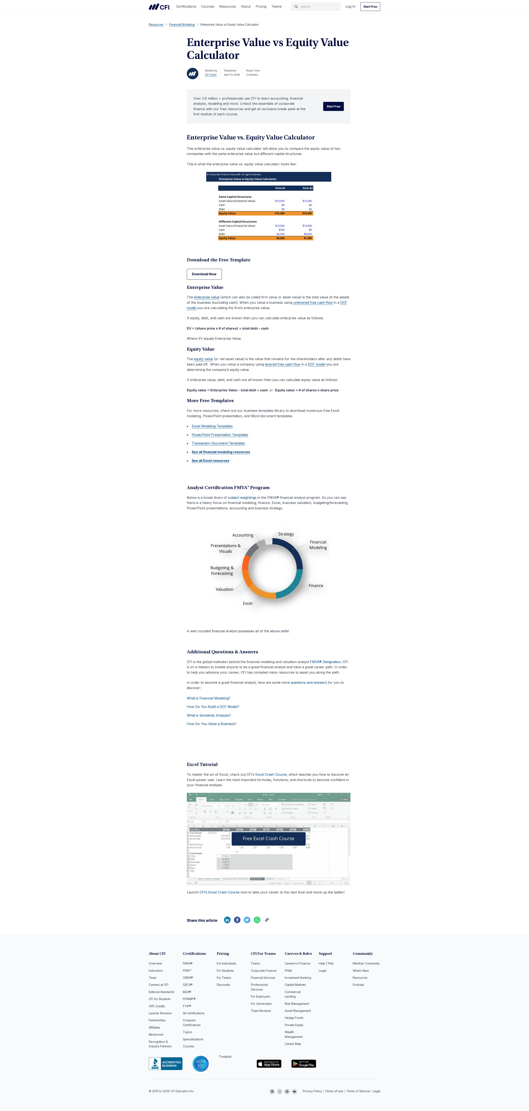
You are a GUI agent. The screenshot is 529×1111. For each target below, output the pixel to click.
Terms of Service (358, 1091)
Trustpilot (225, 1056)
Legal (322, 970)
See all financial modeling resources (221, 452)
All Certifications (194, 1013)
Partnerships (157, 1020)
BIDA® (187, 992)
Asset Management (298, 1010)
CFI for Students (160, 999)
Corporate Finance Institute (160, 7)
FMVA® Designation (325, 662)
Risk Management (297, 1003)
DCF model (316, 364)
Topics (187, 1032)
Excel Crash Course (271, 774)
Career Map (293, 1044)
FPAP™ (187, 970)
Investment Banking (298, 977)
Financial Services (263, 977)
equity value (203, 359)
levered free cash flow (282, 364)
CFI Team (211, 74)
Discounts (223, 984)
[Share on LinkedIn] (227, 922)
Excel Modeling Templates (212, 426)
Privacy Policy (312, 1091)
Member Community (366, 963)
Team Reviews (261, 1010)
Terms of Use (334, 1091)
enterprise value (206, 297)
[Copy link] (267, 922)
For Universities (261, 1003)
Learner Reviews (160, 1013)
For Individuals (226, 963)
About (246, 6)
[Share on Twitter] (247, 922)
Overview (155, 963)
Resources (227, 6)
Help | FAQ (326, 963)
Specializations (193, 1039)
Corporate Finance (263, 970)
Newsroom (156, 1034)
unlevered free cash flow (313, 302)
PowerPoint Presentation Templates (220, 435)
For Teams (224, 977)
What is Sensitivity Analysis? (209, 715)
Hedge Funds (294, 1017)
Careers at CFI (158, 984)
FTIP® (187, 1006)
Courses (207, 6)
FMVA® (188, 963)
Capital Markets (295, 984)
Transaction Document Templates (218, 443)
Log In (350, 6)
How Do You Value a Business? (211, 724)
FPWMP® (189, 999)
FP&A (288, 970)
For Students (225, 970)
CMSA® (188, 977)
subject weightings (242, 497)
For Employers (260, 996)
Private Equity (294, 1025)
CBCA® (188, 984)
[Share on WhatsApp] (257, 922)
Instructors (156, 970)
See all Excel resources (210, 460)
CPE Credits (157, 1006)
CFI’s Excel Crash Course (219, 892)
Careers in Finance (297, 963)
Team (152, 977)
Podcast (358, 984)
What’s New (361, 970)
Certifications (186, 6)
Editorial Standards (161, 992)
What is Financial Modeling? (208, 698)
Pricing (261, 6)
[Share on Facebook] (237, 922)
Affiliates (154, 1027)
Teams (276, 6)
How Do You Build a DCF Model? (213, 707)
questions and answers (309, 682)
